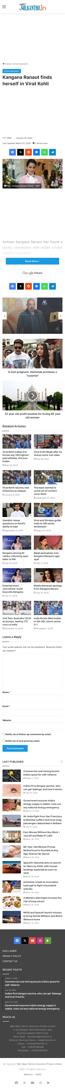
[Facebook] (12, 152)
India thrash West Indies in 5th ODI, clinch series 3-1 (47, 621)
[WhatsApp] (44, 152)
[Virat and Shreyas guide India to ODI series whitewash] (48, 510)
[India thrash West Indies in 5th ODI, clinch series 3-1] (48, 608)
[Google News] (32, 273)
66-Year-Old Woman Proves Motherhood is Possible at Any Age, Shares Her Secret (40, 850)
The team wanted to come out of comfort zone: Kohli (45, 490)
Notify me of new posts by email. (22, 741)
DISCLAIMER (9, 951)
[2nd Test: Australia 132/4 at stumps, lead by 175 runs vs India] (16, 608)
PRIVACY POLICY (11, 956)
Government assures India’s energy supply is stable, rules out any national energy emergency (42, 804)
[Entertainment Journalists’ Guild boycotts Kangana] (16, 575)
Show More (31, 261)
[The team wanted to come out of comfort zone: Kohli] (48, 477)
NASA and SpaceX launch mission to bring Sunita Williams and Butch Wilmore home (42, 916)
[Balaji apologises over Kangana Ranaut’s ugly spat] (48, 543)
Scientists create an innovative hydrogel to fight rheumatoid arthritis (40, 885)
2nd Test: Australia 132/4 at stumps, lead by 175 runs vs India (16, 621)
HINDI (38, 1074)
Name (6, 692)
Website (6, 720)
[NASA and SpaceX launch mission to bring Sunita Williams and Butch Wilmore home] (11, 917)
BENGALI (28, 1074)
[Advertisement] (33, 37)
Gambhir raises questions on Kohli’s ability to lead (13, 523)
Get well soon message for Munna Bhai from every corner (31, 324)
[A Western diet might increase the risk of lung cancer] (11, 902)
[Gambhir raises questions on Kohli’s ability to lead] (16, 510)
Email (6, 706)
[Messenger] (36, 152)
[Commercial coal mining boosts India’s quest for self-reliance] (11, 776)
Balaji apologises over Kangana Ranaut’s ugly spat (47, 556)
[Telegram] (52, 152)
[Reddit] (28, 152)
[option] (32, 316)
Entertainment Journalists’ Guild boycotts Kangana (12, 588)
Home (7, 64)
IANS (9, 138)
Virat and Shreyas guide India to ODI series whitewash (47, 523)
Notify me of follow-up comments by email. (28, 734)
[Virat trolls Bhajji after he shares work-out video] (48, 441)
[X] (20, 152)
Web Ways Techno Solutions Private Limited (39, 1064)
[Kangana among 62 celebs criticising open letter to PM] (16, 543)
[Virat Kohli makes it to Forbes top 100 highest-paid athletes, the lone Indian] (16, 441)
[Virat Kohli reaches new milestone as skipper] (16, 477)
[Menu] (4, 8)
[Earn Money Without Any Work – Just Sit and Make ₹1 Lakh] (11, 837)
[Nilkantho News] (32, 6)
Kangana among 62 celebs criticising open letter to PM (15, 556)
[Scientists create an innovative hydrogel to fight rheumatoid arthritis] (11, 886)
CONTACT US (9, 961)
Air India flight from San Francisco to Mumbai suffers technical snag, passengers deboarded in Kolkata (42, 820)
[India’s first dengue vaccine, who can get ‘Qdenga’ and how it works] (11, 790)
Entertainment (20, 64)
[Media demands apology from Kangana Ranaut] (48, 575)
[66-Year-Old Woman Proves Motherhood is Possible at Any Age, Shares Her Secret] (11, 851)
